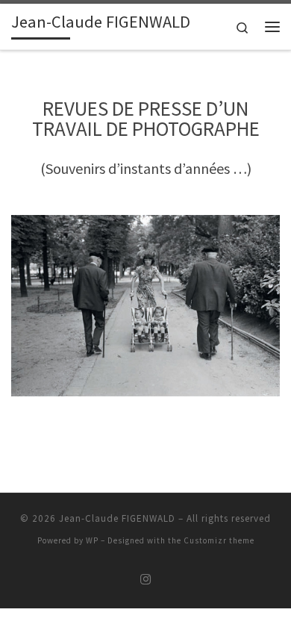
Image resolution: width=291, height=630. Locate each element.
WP (92, 540)
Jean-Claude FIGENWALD (117, 518)
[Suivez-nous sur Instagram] (145, 579)
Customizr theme (219, 540)
